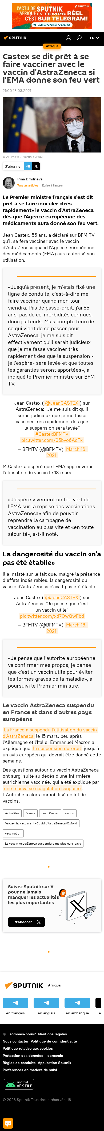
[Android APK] (19, 1085)
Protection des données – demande (33, 1055)
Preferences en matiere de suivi (30, 1070)
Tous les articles (27, 185)
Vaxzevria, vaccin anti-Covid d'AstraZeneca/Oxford (41, 823)
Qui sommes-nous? (19, 1034)
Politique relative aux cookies (28, 1048)
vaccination (13, 833)
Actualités (12, 813)
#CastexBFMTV (52, 434)
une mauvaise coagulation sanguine (42, 788)
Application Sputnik (54, 1062)
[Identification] (68, 37)
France (30, 813)
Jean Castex (50, 813)
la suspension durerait (57, 748)
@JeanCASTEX (61, 403)
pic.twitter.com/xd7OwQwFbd (52, 616)
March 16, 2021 (67, 452)
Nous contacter (16, 1041)
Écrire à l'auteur (52, 185)
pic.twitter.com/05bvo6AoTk (52, 440)
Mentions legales (52, 1034)
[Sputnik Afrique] (16, 39)
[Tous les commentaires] (8, 1123)
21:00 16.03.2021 (17, 90)
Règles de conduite (19, 1062)
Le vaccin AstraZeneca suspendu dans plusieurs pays (43, 843)
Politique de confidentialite (54, 1041)
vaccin (69, 813)
